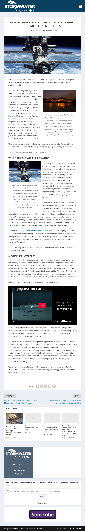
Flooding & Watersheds (48, 30)
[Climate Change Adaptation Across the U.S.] (33, 418)
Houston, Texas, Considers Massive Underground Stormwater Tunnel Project (14, 430)
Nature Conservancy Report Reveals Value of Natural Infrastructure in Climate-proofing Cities (70, 430)
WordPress (38, 529)
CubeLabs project (15, 119)
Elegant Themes (18, 529)
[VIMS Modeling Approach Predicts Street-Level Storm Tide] (52, 418)
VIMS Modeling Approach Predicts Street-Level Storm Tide (51, 429)
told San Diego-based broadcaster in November (35, 231)
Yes (10, 486)
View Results (42, 503)
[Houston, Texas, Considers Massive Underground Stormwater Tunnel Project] (14, 418)
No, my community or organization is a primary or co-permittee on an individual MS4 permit (36, 491)
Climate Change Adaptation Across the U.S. (32, 428)
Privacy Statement (61, 529)
